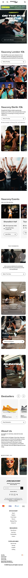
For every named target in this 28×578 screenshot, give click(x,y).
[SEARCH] (7, 2)
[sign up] (22, 488)
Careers (13, 536)
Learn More (10, 466)
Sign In (13, 513)
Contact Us (13, 523)
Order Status (13, 517)
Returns (13, 519)
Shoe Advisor (13, 530)
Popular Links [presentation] (13, 541)
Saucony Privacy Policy (13, 500)
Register (13, 515)
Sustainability (13, 534)
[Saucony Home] (14, 2)
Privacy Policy (9, 499)
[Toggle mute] (23, 260)
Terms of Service (17, 499)
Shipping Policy (13, 521)
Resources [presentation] (13, 528)
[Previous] (18, 396)
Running (13, 545)
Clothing (13, 549)
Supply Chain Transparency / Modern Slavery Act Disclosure (7, 562)
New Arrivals (13, 543)
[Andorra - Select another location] (21, 555)
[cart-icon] (25, 2)
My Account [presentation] (13, 511)
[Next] (23, 396)
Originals (13, 547)
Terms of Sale (3, 559)
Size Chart (13, 532)
